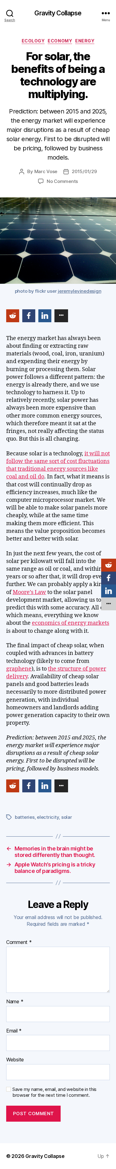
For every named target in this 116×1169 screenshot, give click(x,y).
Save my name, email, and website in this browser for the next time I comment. (54, 1092)
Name (14, 1002)
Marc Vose (46, 171)
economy (60, 40)
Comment (19, 942)
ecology (33, 40)
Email (14, 1031)
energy (84, 40)
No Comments (62, 181)
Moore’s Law (29, 592)
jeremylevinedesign (79, 291)
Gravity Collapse (57, 13)
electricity (48, 817)
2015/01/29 (84, 171)
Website (15, 1060)
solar (66, 817)
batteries (25, 817)
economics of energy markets (70, 623)
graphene (19, 668)
